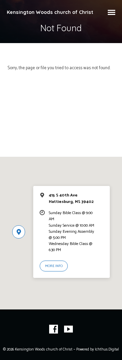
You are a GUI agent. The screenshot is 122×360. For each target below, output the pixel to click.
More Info (54, 266)
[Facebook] (53, 329)
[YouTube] (68, 329)
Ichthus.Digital (107, 349)
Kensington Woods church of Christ (50, 12)
